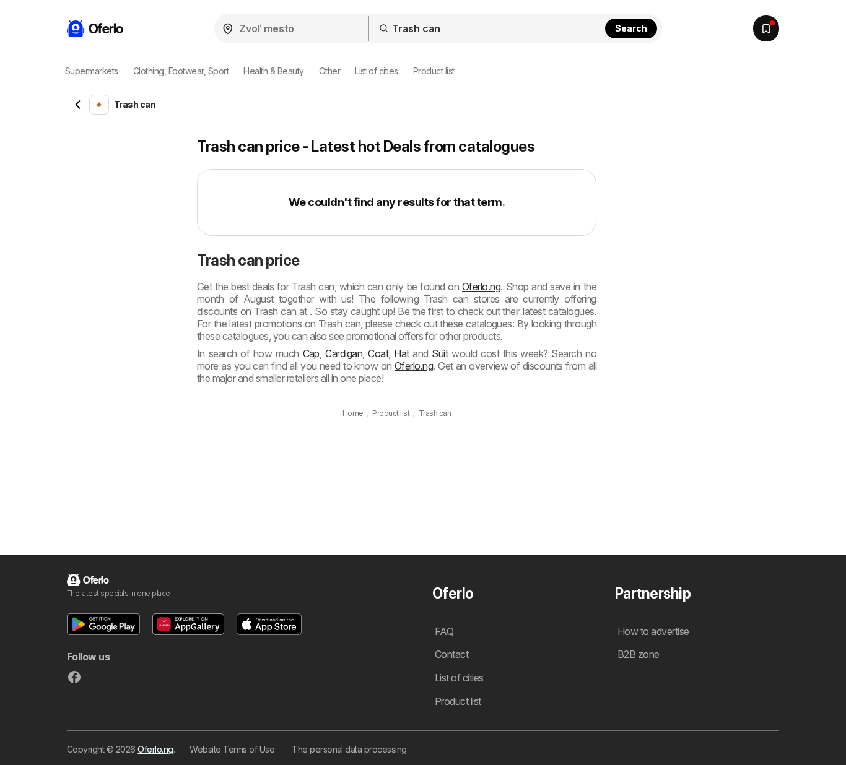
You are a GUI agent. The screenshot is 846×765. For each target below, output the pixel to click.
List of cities (376, 71)
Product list (434, 71)
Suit (440, 353)
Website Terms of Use (232, 749)
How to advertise (653, 631)
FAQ (444, 631)
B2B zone (638, 654)
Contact (451, 654)
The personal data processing (349, 749)
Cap (311, 353)
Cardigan (343, 353)
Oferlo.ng (481, 286)
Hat (401, 353)
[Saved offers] (766, 28)
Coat (378, 353)
